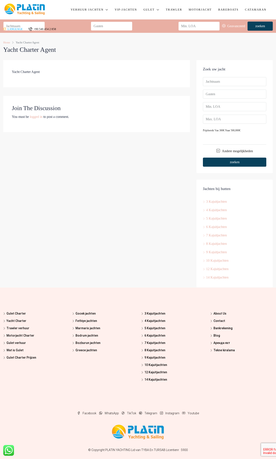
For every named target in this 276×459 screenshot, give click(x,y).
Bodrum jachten (86, 335)
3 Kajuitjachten (216, 201)
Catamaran (255, 9)
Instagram (172, 413)
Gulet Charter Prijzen (21, 357)
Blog (216, 335)
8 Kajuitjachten (216, 243)
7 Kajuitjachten (216, 235)
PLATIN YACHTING (117, 450)
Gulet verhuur (16, 343)
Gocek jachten (85, 313)
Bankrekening (222, 328)
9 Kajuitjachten (216, 252)
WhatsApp (111, 413)
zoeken (235, 162)
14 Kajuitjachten (217, 277)
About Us (219, 313)
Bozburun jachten (87, 343)
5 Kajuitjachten (216, 218)
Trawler (174, 9)
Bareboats (228, 9)
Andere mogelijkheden (237, 151)
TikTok (131, 413)
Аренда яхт (221, 343)
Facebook (89, 413)
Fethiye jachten (86, 321)
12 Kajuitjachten (217, 269)
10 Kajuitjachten (217, 260)
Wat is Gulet (15, 350)
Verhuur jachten (87, 9)
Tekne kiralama (224, 350)
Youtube (193, 413)
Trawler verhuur (17, 328)
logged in (36, 117)
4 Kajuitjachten (216, 210)
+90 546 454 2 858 (44, 29)
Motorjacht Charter (20, 335)
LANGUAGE (15, 29)
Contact (219, 321)
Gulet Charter (16, 313)
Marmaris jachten (87, 328)
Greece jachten (86, 350)
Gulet (149, 9)
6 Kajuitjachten (216, 227)
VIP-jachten (126, 9)
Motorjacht (200, 9)
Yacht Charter (16, 321)
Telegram (151, 413)
